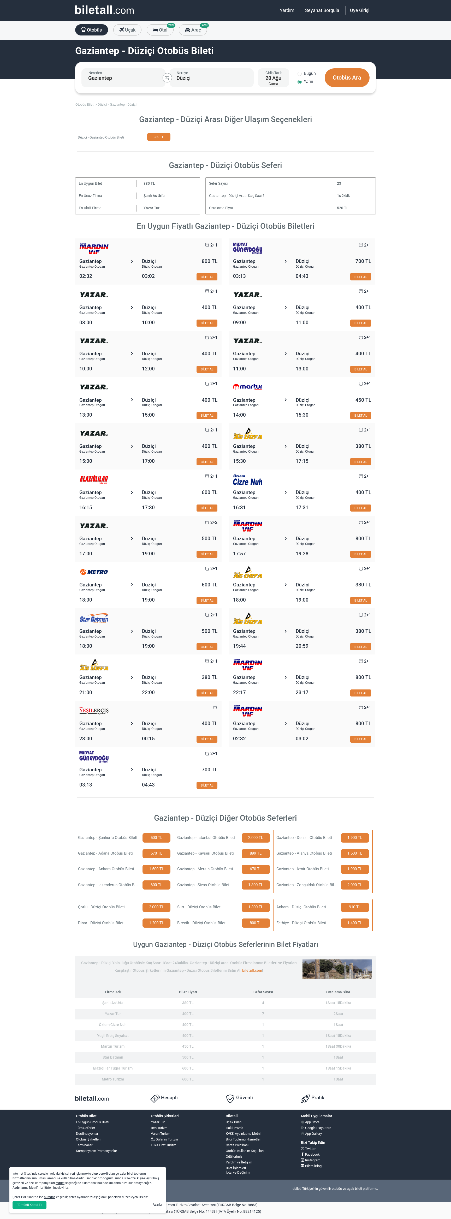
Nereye (182, 73)
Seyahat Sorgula (322, 10)
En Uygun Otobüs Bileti (92, 1122)
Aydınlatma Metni (25, 1188)
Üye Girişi (359, 10)
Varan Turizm (160, 1134)
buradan (49, 1197)
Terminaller (84, 1145)
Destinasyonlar (87, 1134)
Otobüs (94, 30)
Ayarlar (157, 1204)
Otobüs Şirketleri (88, 1139)
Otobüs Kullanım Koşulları (245, 1151)
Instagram (312, 1160)
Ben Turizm (159, 1128)
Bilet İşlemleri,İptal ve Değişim (238, 1170)
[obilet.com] (104, 14)
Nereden (95, 73)
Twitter (310, 1149)
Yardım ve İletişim (239, 1162)
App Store (311, 1122)
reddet (60, 1183)
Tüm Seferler (85, 1128)
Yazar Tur (151, 208)
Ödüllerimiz (234, 1156)
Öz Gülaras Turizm (164, 1139)
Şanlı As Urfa (154, 196)
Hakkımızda (234, 1128)
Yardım (287, 10)
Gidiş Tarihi (274, 73)
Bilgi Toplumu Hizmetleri (243, 1139)
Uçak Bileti (233, 1122)
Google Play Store (317, 1128)
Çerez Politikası (237, 1145)
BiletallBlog (313, 1166)
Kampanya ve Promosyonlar (96, 1151)
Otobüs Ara (347, 77)
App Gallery (313, 1134)
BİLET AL (207, 277)
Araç (198, 28)
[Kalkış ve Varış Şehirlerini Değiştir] (167, 77)
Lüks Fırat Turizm (163, 1145)
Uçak (129, 30)
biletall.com (252, 970)
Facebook (312, 1154)
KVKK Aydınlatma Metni (243, 1134)
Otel (166, 28)
